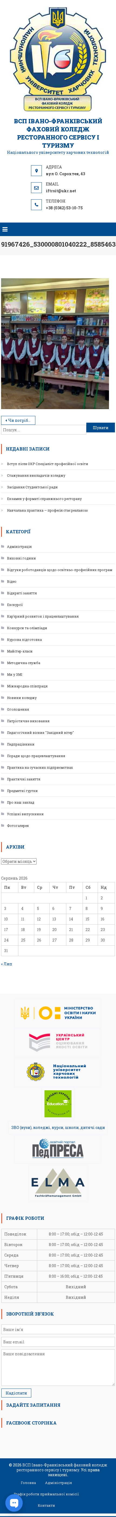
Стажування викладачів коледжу (36, 475)
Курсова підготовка (24, 639)
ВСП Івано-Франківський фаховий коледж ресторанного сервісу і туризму (58, 133)
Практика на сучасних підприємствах (40, 767)
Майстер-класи (20, 651)
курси (57, 1127)
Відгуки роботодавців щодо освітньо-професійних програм (59, 570)
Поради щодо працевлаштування (36, 756)
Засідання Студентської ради (32, 487)
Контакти (46, 1505)
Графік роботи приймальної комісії (46, 1494)
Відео (11, 581)
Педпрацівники (21, 744)
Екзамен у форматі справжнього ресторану (44, 498)
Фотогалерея (18, 825)
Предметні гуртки (22, 791)
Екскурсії (15, 604)
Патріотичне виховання (28, 721)
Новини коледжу (22, 697)
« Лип (6, 963)
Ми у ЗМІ (14, 674)
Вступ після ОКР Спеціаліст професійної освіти (47, 464)
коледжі (41, 1127)
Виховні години (21, 558)
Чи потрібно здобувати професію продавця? (21, 420)
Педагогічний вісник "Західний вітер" (40, 732)
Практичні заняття (23, 779)
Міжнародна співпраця (27, 686)
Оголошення (18, 709)
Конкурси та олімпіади (27, 628)
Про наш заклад (20, 802)
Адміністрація (19, 546)
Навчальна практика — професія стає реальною (47, 510)
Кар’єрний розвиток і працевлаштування (43, 616)
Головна (28, 1482)
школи (72, 1127)
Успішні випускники (25, 814)
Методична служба (23, 663)
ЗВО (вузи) (21, 1127)
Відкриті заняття (22, 593)
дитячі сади (92, 1127)
